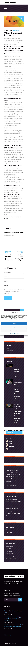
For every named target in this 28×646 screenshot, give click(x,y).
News (7, 348)
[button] (26, 312)
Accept (14, 323)
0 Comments (8, 228)
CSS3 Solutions (9, 546)
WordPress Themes (11, 558)
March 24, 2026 (17, 364)
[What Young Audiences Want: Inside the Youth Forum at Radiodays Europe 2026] (9, 406)
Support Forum (18, 476)
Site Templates (9, 553)
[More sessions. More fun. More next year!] (9, 366)
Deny (14, 327)
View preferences (14, 330)
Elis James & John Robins (10, 136)
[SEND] (20, 599)
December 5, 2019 (8, 30)
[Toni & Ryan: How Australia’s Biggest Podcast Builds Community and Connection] (9, 381)
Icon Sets (8, 548)
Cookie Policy (11, 333)
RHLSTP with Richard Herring (11, 165)
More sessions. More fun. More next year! (17, 371)
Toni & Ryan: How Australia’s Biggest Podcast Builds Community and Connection (18, 391)
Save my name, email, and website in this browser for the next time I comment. (14, 291)
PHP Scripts (9, 551)
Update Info (9, 532)
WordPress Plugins (10, 556)
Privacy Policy (16, 333)
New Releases (9, 530)
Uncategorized (16, 30)
